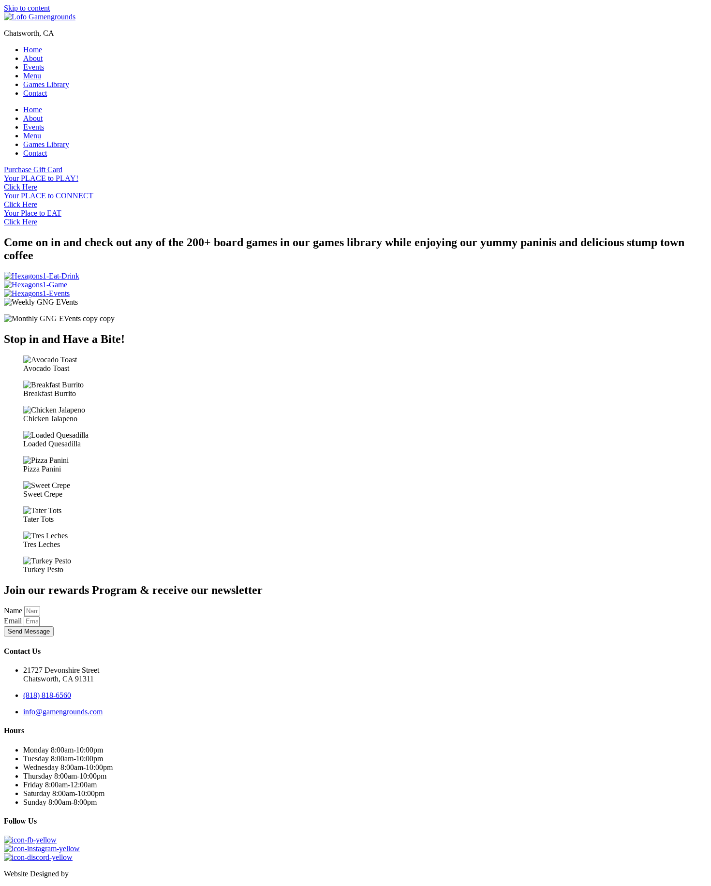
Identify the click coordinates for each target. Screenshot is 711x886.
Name (14, 610)
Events (33, 67)
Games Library (46, 84)
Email (14, 621)
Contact (35, 93)
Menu (32, 76)
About (33, 58)
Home (32, 49)
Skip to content (27, 8)
